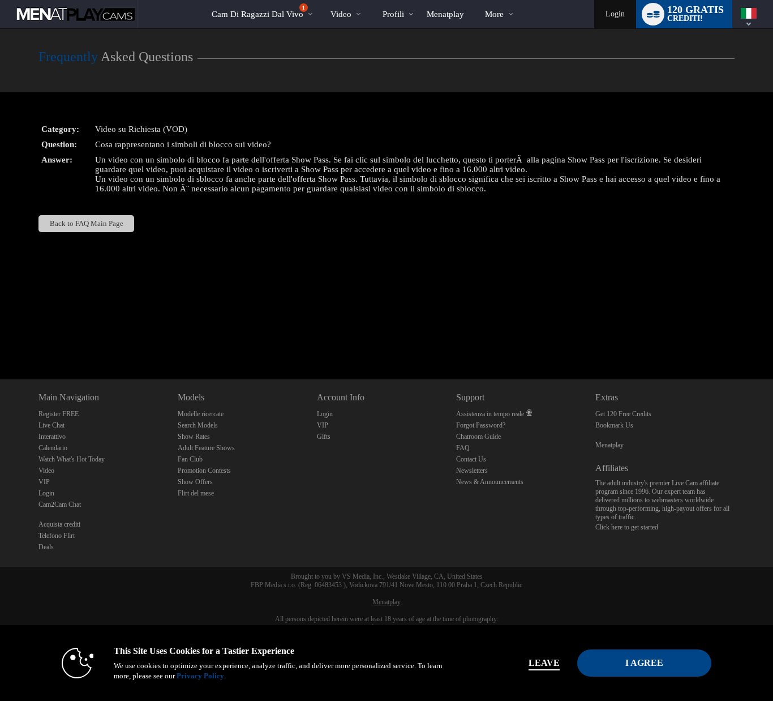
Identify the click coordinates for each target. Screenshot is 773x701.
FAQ (463, 448)
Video (340, 14)
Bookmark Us (614, 425)
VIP (44, 482)
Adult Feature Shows (206, 448)
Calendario (52, 448)
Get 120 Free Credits (623, 414)
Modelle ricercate (201, 414)
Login (615, 14)
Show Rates (194, 437)
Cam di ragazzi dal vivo (258, 12)
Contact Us (471, 459)
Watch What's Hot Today (71, 459)
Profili (393, 14)
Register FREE (58, 414)
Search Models (198, 425)
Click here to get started (626, 527)
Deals (46, 547)
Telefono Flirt (56, 536)
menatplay (445, 14)
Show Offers (195, 482)
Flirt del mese (196, 493)
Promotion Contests (204, 471)
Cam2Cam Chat (59, 504)
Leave (544, 663)
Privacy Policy (200, 676)
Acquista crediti (59, 524)
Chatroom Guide (478, 437)
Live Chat (51, 425)
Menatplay (609, 445)
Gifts (323, 437)
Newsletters (472, 471)
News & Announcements (489, 482)
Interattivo (52, 437)
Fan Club (190, 459)
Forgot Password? (480, 425)
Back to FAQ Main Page (86, 223)
